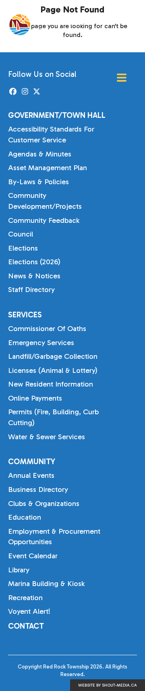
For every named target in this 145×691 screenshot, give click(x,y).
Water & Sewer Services (46, 436)
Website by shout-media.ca (107, 685)
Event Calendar (33, 555)
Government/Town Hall (57, 115)
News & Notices (34, 275)
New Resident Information (50, 384)
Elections (23, 248)
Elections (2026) (34, 261)
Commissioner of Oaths (47, 328)
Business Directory (38, 489)
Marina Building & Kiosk (46, 583)
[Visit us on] (13, 92)
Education (24, 517)
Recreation (25, 597)
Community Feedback (43, 220)
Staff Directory (31, 289)
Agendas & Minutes (39, 154)
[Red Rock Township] (49, 25)
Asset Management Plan (47, 167)
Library (18, 570)
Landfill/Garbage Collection (52, 356)
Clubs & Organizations (43, 503)
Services (25, 314)
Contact (26, 626)
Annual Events (31, 475)
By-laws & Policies (38, 181)
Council (20, 234)
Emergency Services (41, 342)
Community (31, 461)
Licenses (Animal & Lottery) (52, 370)
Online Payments (35, 398)
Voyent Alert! (29, 611)
